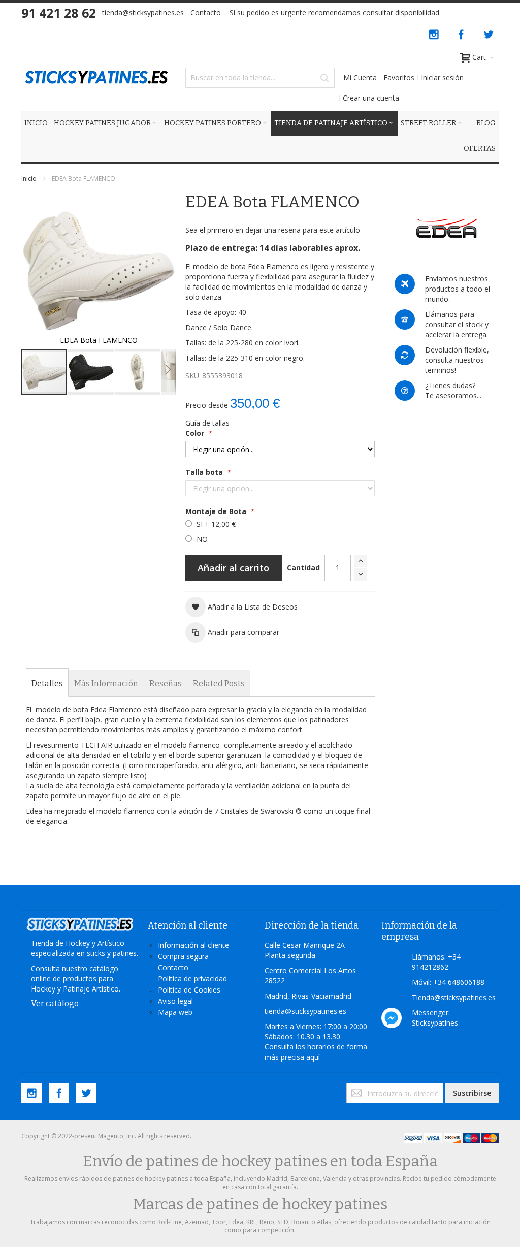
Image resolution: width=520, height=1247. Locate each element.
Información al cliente (193, 945)
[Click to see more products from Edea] (447, 229)
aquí (313, 1057)
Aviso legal (175, 1001)
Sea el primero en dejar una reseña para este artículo (272, 230)
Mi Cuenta (360, 77)
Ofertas (480, 148)
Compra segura (183, 956)
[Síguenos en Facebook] (462, 33)
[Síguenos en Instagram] (435, 33)
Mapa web (175, 1012)
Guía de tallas (207, 423)
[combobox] (259, 78)
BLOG (486, 123)
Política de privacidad (192, 978)
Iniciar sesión (442, 77)
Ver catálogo (55, 1003)
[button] (91, 372)
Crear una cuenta (371, 98)
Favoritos (398, 77)
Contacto (205, 12)
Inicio (29, 178)
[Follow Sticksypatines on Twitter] (488, 33)
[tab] (47, 683)
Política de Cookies (189, 990)
